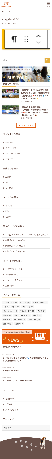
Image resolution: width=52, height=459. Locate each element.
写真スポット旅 (27, 311)
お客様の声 (10, 398)
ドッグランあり (11, 274)
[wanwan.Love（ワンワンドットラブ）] (6, 4)
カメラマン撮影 (40, 302)
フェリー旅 (27, 307)
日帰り (8, 216)
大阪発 (8, 182)
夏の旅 (7, 315)
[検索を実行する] (47, 60)
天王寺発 (9, 188)
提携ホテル (10, 285)
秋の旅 (7, 319)
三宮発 (8, 176)
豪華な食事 (34, 319)
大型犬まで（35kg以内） (16, 245)
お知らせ (9, 404)
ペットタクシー (10, 311)
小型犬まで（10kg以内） (16, 251)
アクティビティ (10, 302)
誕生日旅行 (19, 319)
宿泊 (7, 211)
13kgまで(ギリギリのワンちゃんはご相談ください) (26, 234)
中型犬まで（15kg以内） (16, 240)
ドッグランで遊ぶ (11, 307)
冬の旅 (41, 311)
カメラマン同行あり (13, 269)
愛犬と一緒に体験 (22, 315)
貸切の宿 (7, 324)
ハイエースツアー (12, 153)
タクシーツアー (11, 148)
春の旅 (37, 315)
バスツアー (10, 159)
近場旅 (19, 324)
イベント (9, 142)
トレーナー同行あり (13, 280)
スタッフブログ (11, 409)
